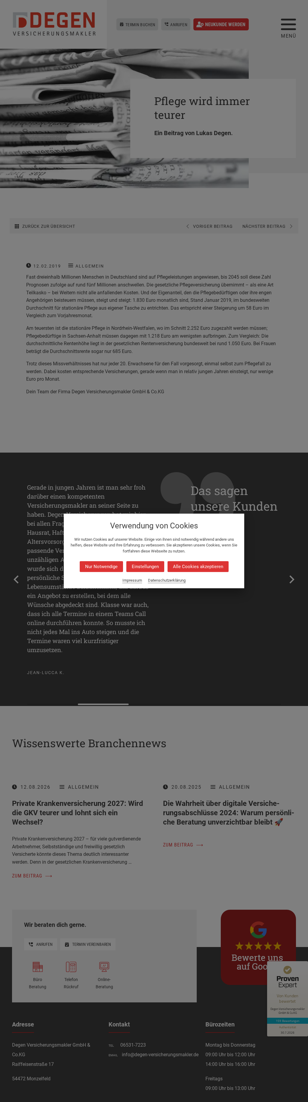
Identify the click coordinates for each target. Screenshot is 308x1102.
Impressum (132, 580)
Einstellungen (145, 566)
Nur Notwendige (101, 566)
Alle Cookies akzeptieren (198, 566)
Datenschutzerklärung (167, 580)
